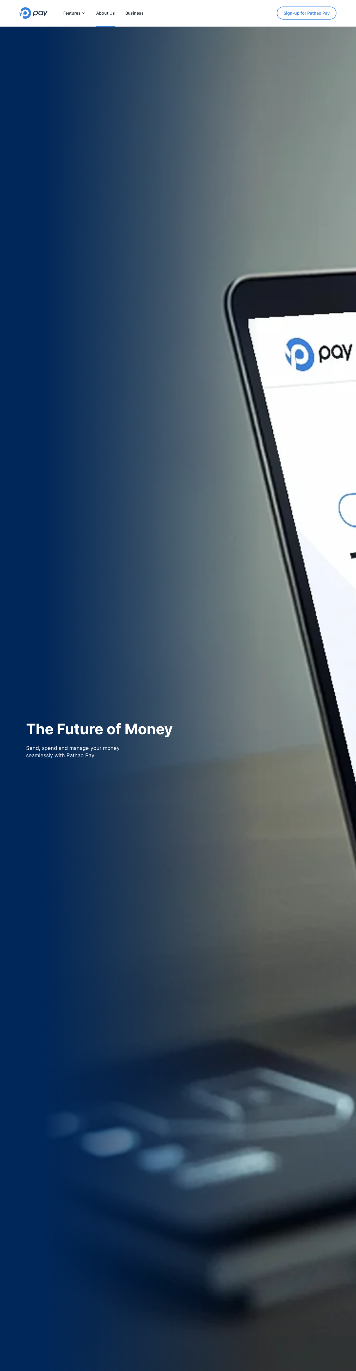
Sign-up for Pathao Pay (307, 13)
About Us (105, 13)
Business (134, 13)
